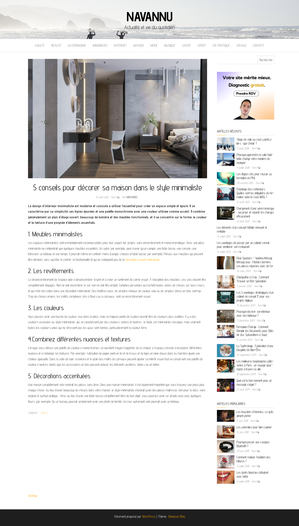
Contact (258, 45)
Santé (186, 45)
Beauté (56, 45)
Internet (120, 45)
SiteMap (32, 496)
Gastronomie (77, 45)
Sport (201, 45)
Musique (169, 45)
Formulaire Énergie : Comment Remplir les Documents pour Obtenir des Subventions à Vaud (255, 331)
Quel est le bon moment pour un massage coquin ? (254, 382)
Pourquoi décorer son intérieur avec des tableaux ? (253, 313)
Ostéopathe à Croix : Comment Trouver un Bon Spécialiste (253, 279)
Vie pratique (221, 45)
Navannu (149, 16)
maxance (132, 197)
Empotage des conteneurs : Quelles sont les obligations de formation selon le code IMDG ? (255, 193)
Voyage (241, 45)
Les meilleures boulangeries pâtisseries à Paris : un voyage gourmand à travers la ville (255, 365)
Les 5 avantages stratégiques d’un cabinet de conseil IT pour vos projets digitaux (255, 296)
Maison (138, 45)
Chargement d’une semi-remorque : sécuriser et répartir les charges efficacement (255, 212)
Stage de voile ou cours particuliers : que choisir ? (254, 141)
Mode (154, 45)
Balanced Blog (176, 516)
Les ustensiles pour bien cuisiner (254, 427)
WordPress (149, 516)
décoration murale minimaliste (142, 260)
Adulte (40, 45)
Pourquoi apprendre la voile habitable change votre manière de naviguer (255, 158)
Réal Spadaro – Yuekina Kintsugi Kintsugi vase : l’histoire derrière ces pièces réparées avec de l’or (255, 262)
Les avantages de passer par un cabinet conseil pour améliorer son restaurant (243, 245)
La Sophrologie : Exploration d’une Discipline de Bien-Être (255, 348)
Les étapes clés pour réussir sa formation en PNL (254, 176)
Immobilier (100, 45)
